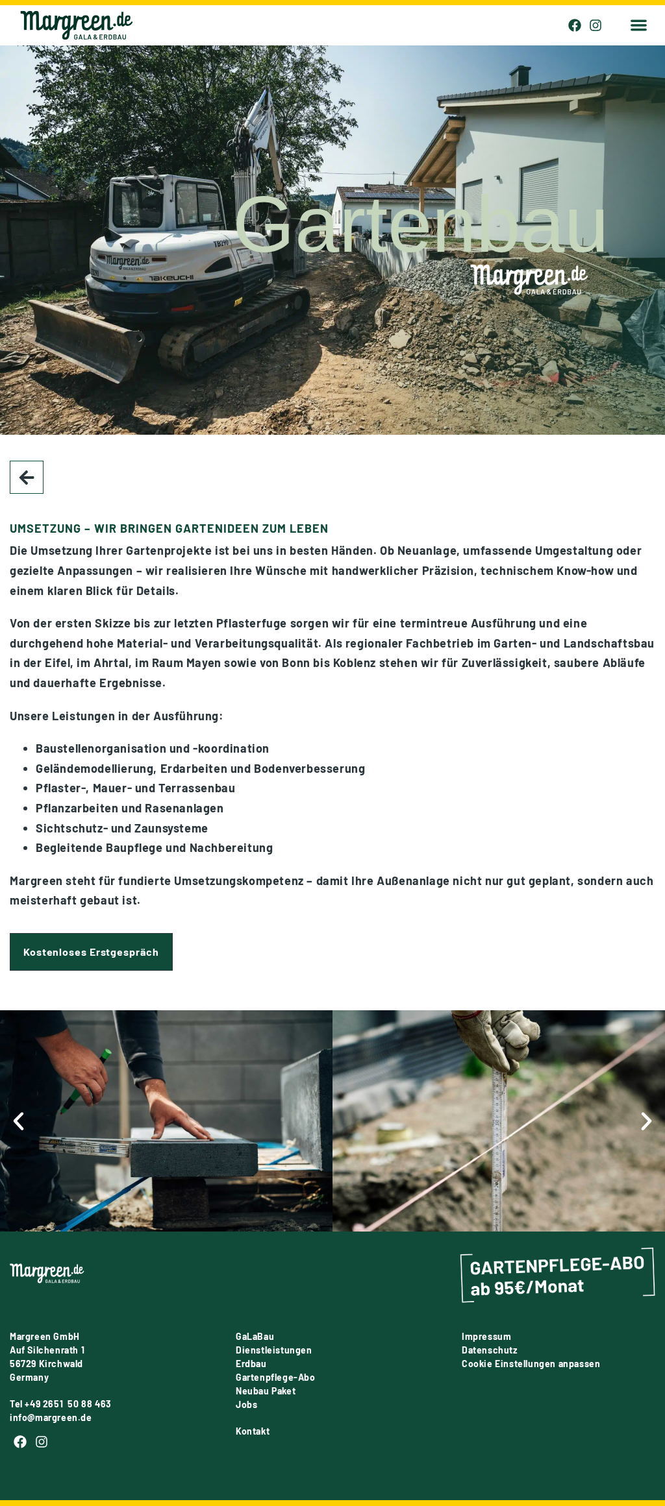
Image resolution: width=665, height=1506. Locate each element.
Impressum (486, 1336)
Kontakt (253, 1431)
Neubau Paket (265, 1390)
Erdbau (251, 1363)
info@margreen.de (51, 1417)
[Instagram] (595, 25)
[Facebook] (574, 25)
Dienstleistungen (274, 1349)
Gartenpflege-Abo (276, 1377)
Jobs (246, 1404)
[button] (638, 25)
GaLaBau (255, 1336)
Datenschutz (490, 1349)
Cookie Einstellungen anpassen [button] (531, 1363)
